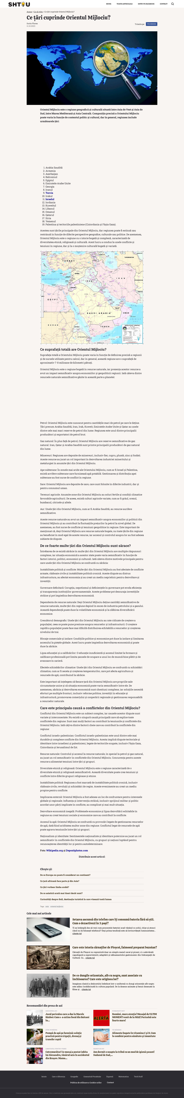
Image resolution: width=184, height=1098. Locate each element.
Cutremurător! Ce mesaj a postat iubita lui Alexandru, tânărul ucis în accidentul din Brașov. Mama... (67, 1055)
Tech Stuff (138, 1076)
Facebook (151, 24)
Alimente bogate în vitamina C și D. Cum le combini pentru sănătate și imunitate (134, 1034)
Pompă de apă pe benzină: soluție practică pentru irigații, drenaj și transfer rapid (64, 1036)
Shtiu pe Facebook (146, 4)
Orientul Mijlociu (56, 906)
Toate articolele (125, 4)
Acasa (29, 11)
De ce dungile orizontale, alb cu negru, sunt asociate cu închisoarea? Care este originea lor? (107, 977)
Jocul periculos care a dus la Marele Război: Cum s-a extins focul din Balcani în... (67, 1017)
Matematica (124, 1076)
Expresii (109, 1076)
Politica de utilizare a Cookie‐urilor (86, 1082)
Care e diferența (58, 1076)
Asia (47, 906)
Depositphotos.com (77, 850)
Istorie (44, 1076)
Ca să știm (38, 11)
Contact (163, 4)
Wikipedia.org (54, 850)
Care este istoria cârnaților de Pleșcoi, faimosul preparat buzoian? (114, 947)
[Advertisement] (92, 145)
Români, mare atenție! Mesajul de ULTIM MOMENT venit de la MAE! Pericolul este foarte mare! (134, 1017)
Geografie (74, 1076)
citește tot (77, 933)
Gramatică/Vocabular (92, 1076)
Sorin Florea (32, 23)
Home (108, 4)
